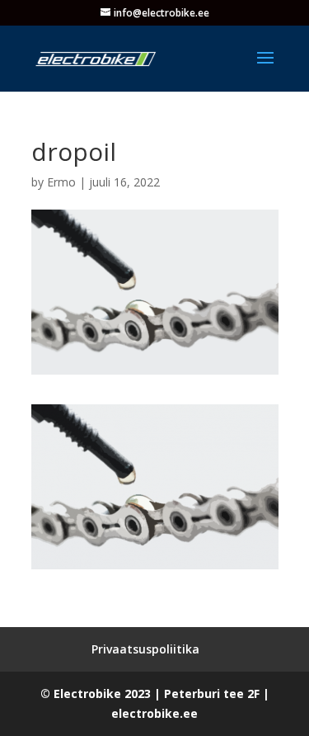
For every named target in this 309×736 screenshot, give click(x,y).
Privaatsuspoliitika (145, 649)
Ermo (61, 182)
